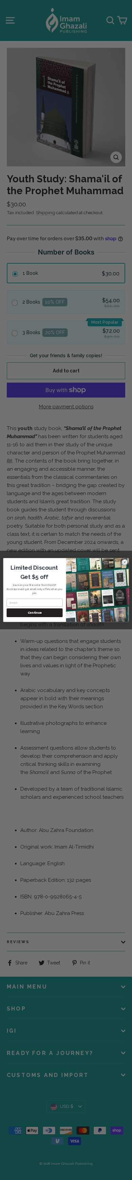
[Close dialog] (125, 562)
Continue (35, 613)
